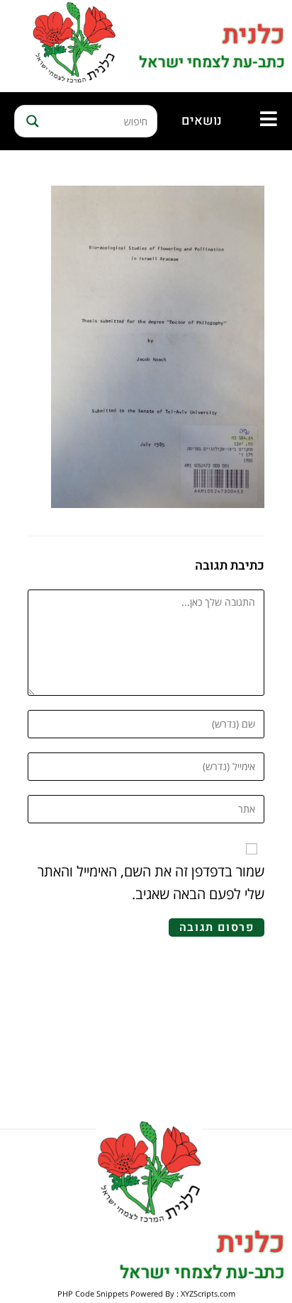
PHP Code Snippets (92, 1293)
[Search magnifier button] (30, 121)
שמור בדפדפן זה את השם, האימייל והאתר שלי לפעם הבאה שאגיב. (151, 882)
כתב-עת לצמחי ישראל (212, 62)
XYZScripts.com (208, 1293)
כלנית (254, 35)
